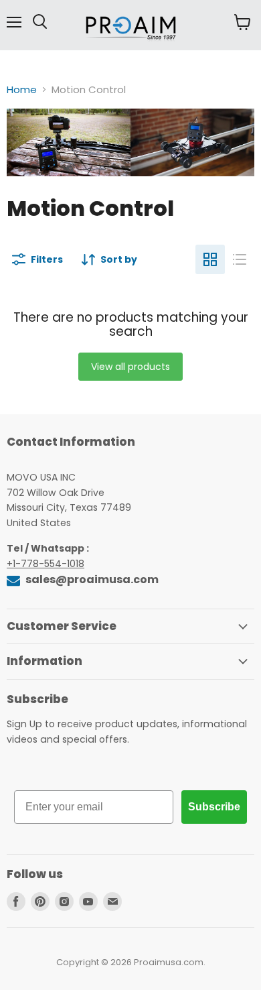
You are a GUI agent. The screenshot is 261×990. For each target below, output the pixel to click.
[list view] (239, 259)
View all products (130, 366)
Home (22, 89)
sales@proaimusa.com (91, 579)
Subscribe (214, 806)
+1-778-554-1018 (45, 563)
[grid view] (210, 259)
